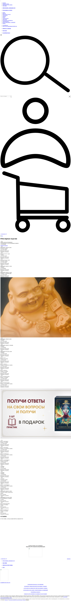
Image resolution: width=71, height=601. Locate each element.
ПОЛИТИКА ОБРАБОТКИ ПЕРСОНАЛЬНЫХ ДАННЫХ (35, 586)
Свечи (4, 12)
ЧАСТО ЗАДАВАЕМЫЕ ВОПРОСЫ (10, 26)
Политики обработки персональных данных (17, 599)
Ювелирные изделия (6, 14)
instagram (68, 558)
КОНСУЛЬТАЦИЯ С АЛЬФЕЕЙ (9, 22)
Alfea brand (5, 19)
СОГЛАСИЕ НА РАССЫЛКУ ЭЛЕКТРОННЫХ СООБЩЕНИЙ (35, 590)
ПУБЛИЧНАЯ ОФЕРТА (35, 592)
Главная (4, 2)
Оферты (6, 599)
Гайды (4, 17)
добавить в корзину (4, 245)
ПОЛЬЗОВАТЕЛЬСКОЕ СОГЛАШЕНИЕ (35, 584)
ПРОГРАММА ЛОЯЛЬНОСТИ (9, 560)
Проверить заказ (6, 3)
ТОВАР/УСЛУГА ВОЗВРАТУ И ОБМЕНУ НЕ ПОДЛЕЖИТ (35, 593)
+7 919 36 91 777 (4, 558)
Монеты (4, 13)
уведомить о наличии (4, 251)
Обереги (4, 16)
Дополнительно (6, 21)
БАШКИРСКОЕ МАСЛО (5, 582)
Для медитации (5, 18)
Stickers (4, 23)
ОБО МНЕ (5, 5)
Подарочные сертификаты (8, 20)
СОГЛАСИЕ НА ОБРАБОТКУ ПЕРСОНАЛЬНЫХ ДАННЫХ (35, 588)
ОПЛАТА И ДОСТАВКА (7, 4)
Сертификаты (5, 25)
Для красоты (5, 15)
